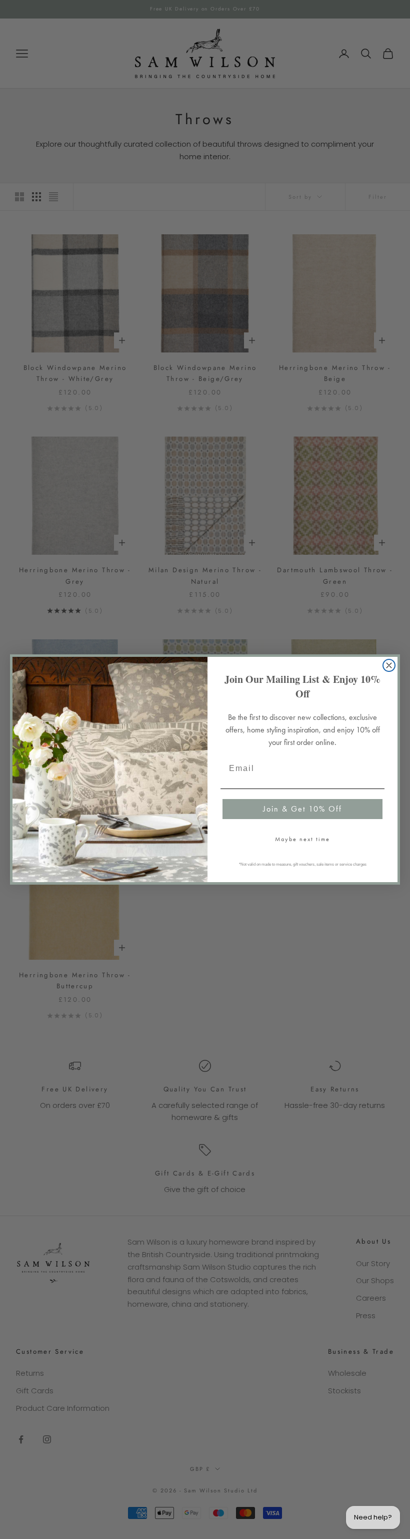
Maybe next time (302, 839)
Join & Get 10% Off (302, 809)
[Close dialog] (389, 665)
